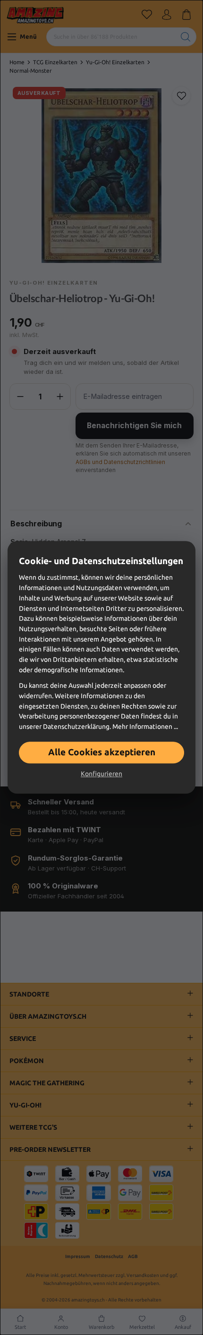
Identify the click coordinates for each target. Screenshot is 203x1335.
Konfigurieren (101, 774)
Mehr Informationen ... (145, 726)
